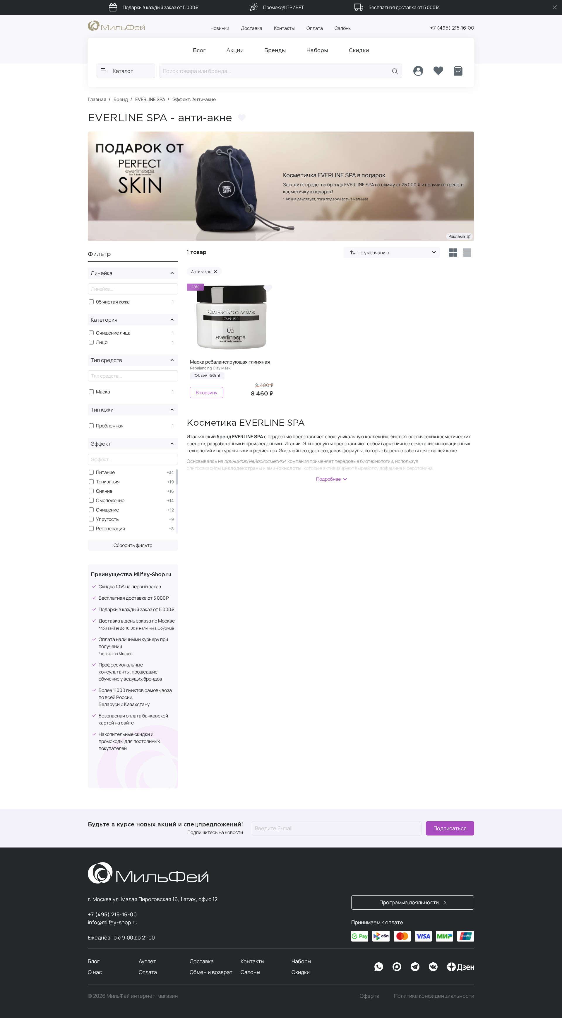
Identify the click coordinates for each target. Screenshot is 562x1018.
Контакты (284, 28)
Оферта (369, 995)
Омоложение (110, 500)
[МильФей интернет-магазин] (116, 25)
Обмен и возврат (211, 972)
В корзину (206, 392)
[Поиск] (395, 71)
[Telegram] (415, 966)
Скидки (301, 972)
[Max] (397, 966)
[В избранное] (267, 288)
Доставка (251, 28)
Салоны (343, 28)
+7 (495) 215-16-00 (452, 28)
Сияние (104, 491)
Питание (105, 472)
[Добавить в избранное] (242, 117)
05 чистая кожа (113, 302)
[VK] (433, 966)
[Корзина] (458, 71)
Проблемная (110, 426)
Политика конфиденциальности (434, 995)
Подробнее (328, 479)
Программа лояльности (409, 902)
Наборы (301, 961)
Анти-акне (204, 271)
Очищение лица (113, 333)
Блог (94, 961)
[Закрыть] (554, 7)
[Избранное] (438, 71)
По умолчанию (373, 252)
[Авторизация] (418, 71)
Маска (103, 392)
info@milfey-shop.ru (113, 922)
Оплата (314, 28)
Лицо (101, 342)
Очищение (107, 510)
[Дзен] (460, 966)
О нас (95, 972)
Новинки (219, 28)
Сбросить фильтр (133, 545)
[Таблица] (453, 252)
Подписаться (450, 828)
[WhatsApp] (379, 966)
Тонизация (108, 482)
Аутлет (147, 961)
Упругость (107, 519)
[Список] (467, 252)
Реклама (457, 236)
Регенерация (110, 529)
